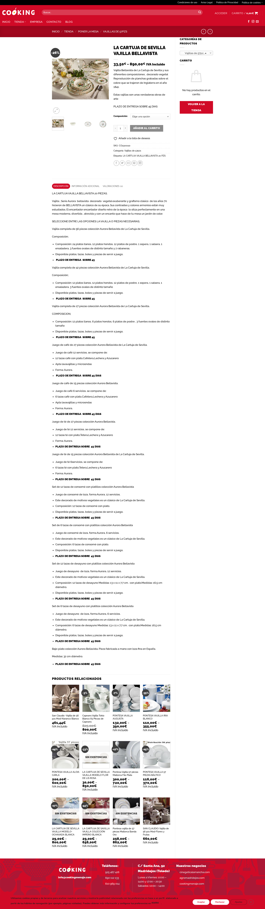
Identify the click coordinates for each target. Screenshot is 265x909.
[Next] (104, 79)
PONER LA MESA (88, 31)
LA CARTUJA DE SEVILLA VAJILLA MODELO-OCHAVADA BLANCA (65, 831)
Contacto (53, 21)
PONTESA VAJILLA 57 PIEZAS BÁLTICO (154, 773)
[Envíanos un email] (257, 21)
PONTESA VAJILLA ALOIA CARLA (65, 773)
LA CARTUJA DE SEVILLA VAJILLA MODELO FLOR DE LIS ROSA (96, 775)
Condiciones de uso (187, 2)
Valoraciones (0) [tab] (113, 186)
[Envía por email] (128, 163)
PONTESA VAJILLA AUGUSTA (123, 717)
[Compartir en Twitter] (122, 163)
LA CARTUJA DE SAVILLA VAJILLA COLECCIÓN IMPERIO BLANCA (96, 831)
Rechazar (220, 902)
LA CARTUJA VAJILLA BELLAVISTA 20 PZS (144, 156)
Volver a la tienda (196, 107)
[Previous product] (210, 31)
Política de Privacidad (227, 2)
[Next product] (203, 31)
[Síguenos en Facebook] (248, 21)
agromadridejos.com (192, 877)
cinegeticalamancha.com (195, 872)
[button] (221, 13)
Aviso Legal (207, 2)
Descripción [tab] (61, 186)
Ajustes (238, 902)
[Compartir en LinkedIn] (140, 163)
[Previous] (57, 79)
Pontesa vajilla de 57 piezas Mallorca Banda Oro (124, 831)
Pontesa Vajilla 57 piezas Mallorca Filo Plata (125, 773)
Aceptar (201, 902)
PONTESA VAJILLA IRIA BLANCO (155, 717)
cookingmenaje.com (192, 883)
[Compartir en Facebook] (116, 163)
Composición (120, 116)
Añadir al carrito (146, 128)
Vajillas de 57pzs (115, 31)
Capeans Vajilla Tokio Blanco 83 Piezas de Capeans (93, 718)
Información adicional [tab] (86, 186)
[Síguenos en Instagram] (253, 21)
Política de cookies (251, 2)
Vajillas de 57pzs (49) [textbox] (196, 53)
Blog (69, 21)
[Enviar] (199, 12)
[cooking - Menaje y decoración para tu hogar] (18, 11)
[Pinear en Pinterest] (134, 163)
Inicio (6, 21)
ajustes (155, 902)
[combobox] (196, 53)
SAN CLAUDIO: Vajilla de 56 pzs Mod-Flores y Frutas (156, 831)
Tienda (19, 21)
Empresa (36, 21)
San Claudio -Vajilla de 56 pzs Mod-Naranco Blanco (65, 717)
